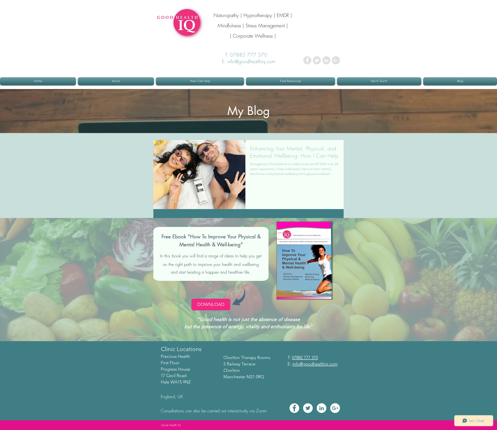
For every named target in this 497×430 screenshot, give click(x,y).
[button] (116, 81)
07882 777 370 (251, 55)
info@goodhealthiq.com (315, 364)
